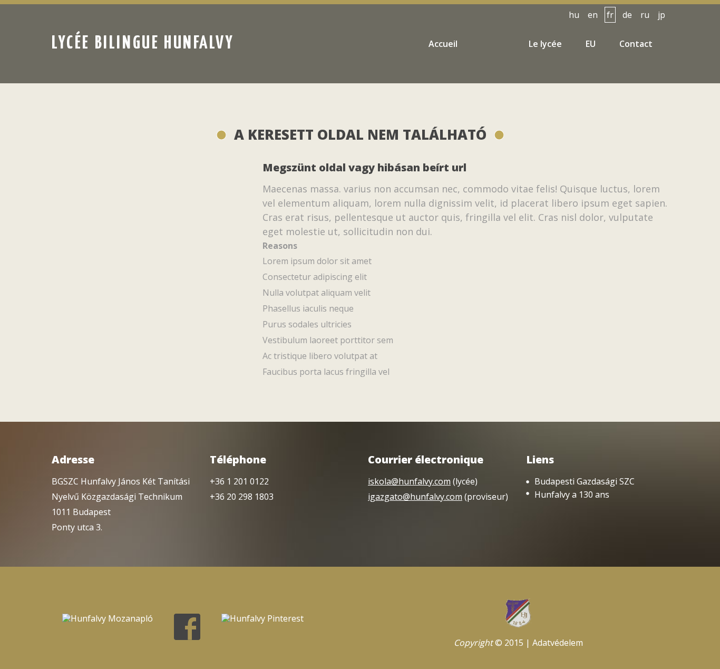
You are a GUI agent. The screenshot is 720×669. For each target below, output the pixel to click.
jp (661, 15)
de (627, 15)
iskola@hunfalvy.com (409, 481)
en (593, 15)
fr (610, 15)
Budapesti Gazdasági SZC (584, 481)
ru (644, 15)
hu (574, 15)
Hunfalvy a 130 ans (571, 494)
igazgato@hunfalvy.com (415, 496)
